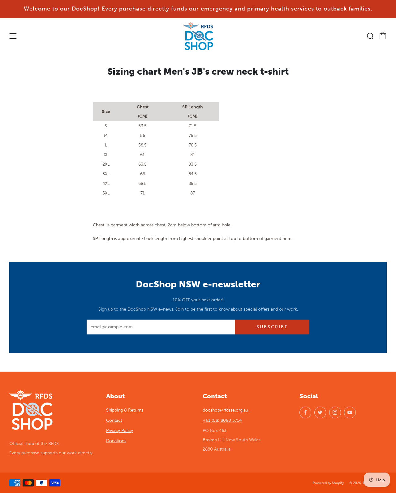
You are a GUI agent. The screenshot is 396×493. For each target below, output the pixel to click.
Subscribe (272, 326)
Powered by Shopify (328, 483)
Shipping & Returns (124, 410)
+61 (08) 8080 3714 (222, 420)
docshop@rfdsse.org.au (225, 410)
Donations (116, 440)
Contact (114, 420)
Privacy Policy (119, 430)
